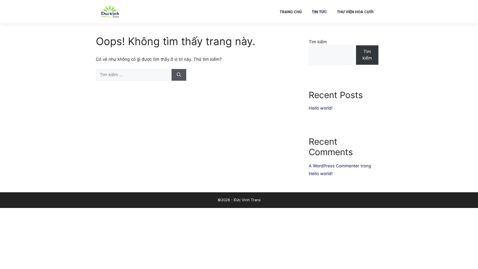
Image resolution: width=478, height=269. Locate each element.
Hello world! (321, 108)
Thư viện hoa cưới (355, 12)
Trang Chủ (291, 12)
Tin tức (319, 12)
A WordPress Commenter (334, 165)
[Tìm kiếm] (179, 75)
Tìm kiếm (318, 41)
